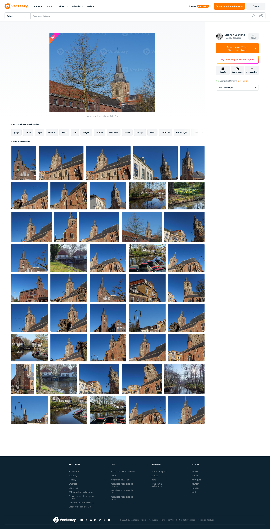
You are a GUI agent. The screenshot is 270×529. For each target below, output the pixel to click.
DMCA (113, 475)
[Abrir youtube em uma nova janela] (109, 520)
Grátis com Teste (237, 48)
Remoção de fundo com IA (81, 502)
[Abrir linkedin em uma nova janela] (91, 520)
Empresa (73, 483)
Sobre (153, 479)
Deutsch (195, 483)
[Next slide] (200, 132)
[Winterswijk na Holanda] (23, 163)
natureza (113, 132)
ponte (127, 132)
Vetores (36, 6)
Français (195, 488)
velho (152, 132)
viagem (86, 132)
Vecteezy (73, 475)
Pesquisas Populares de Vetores (122, 485)
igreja (16, 132)
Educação (73, 488)
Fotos (49, 6)
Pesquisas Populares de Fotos (122, 491)
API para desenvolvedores (81, 492)
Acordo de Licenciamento (123, 471)
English (195, 471)
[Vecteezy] (16, 6)
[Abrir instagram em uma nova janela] (86, 520)
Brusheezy (74, 471)
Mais (89, 6)
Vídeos (62, 6)
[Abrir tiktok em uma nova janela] (100, 520)
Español (195, 475)
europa (139, 132)
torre (28, 132)
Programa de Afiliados (121, 479)
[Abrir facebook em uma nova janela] (82, 520)
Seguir (253, 38)
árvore (99, 132)
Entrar (256, 6)
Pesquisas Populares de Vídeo (122, 498)
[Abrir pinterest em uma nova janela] (95, 520)
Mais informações (226, 87)
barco (64, 132)
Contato (154, 475)
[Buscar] (253, 16)
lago (39, 132)
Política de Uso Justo (206, 520)
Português (196, 479)
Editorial (76, 6)
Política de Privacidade (185, 520)
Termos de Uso (167, 520)
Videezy (72, 479)
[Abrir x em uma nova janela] (104, 520)
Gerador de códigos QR (80, 506)
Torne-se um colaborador (156, 485)
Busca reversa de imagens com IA (81, 497)
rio (75, 132)
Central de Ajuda (159, 471)
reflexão (165, 132)
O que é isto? (243, 81)
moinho (51, 132)
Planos (192, 6)
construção (181, 132)
